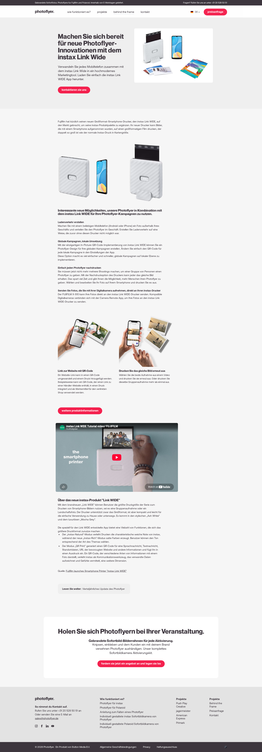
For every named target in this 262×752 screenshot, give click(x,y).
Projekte (102, 11)
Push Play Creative (181, 705)
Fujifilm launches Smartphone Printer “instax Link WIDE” (96, 571)
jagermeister (183, 710)
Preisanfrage (216, 710)
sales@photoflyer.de (46, 718)
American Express (181, 717)
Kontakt (145, 11)
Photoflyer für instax (111, 703)
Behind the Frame (215, 705)
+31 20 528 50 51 (219, 3)
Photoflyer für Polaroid (112, 707)
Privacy (146, 747)
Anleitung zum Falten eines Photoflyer (121, 711)
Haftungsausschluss (167, 747)
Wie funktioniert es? (79, 11)
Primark (180, 722)
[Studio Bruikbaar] (225, 747)
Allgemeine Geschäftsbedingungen (118, 747)
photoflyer (44, 11)
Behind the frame (124, 11)
